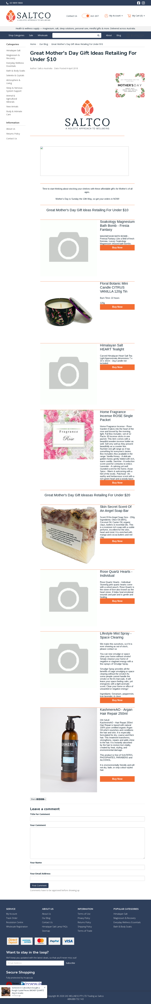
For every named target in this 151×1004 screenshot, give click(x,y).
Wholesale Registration (17, 926)
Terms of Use (84, 913)
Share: (34, 799)
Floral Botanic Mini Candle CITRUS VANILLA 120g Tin (114, 287)
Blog (118, 35)
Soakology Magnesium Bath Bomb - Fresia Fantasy (117, 225)
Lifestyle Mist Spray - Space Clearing (116, 635)
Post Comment (39, 885)
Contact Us (72, 16)
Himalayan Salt (13, 50)
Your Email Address (40, 873)
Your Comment (38, 825)
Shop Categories (16, 35)
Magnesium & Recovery (13, 57)
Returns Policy (13, 133)
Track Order (11, 918)
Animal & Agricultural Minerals (11, 98)
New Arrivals (12, 106)
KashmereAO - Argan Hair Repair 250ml (116, 711)
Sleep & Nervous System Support (14, 89)
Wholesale (43, 35)
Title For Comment (40, 814)
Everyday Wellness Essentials (15, 64)
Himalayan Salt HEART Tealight (112, 347)
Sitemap (46, 930)
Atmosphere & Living (13, 82)
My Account (11, 913)
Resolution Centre (14, 922)
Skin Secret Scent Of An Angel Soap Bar (115, 509)
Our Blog (46, 918)
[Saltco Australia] (28, 15)
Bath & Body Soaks (15, 70)
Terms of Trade (85, 930)
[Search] (98, 35)
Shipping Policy (85, 926)
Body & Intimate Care (14, 113)
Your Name (36, 862)
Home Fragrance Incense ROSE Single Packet (116, 416)
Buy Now (117, 247)
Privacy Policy (84, 918)
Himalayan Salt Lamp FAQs (55, 926)
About (109, 35)
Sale (31, 35)
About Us (10, 128)
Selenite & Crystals (15, 75)
